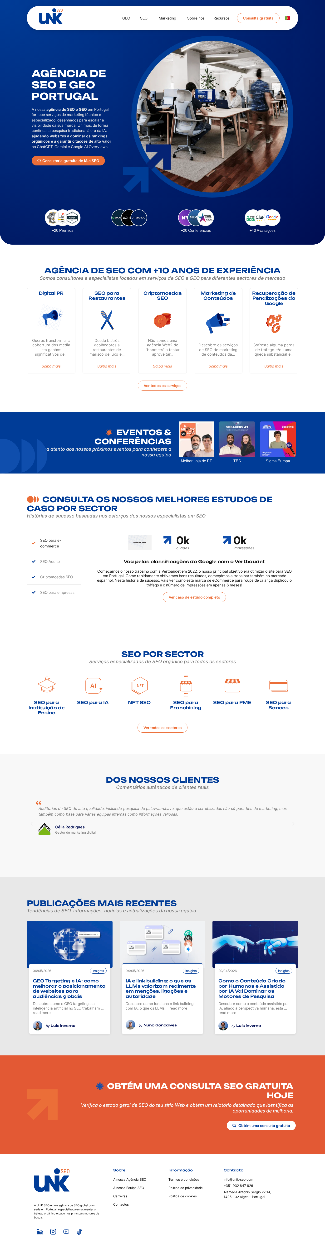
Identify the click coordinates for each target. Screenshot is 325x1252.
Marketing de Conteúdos (218, 295)
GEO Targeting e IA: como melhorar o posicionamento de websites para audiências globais (69, 988)
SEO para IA (93, 702)
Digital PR (51, 293)
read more (42, 1012)
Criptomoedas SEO (162, 295)
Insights (98, 971)
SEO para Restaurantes (107, 295)
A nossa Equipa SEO (128, 1188)
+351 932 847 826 (238, 1186)
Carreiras (120, 1196)
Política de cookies (182, 1196)
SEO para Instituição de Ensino (47, 707)
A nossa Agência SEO (129, 1179)
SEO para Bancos (278, 705)
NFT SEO (139, 702)
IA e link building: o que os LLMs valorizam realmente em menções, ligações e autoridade (161, 988)
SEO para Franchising (185, 705)
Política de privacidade (185, 1188)
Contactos (121, 1204)
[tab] (54, 543)
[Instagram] (53, 1232)
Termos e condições (183, 1179)
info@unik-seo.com (238, 1179)
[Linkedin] (40, 1232)
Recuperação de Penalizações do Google (273, 298)
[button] (31, 823)
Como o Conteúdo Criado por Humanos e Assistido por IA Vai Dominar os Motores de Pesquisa (252, 988)
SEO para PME (232, 702)
